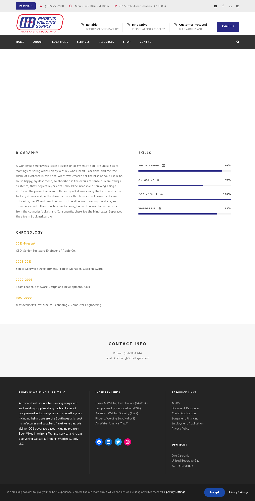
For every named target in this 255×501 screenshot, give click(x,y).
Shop (126, 42)
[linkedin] (230, 6)
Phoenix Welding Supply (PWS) (115, 418)
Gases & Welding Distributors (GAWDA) (121, 403)
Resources (106, 42)
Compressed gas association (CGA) (118, 408)
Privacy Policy (181, 428)
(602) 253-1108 (54, 6)
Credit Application (184, 413)
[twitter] (113, 118)
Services (83, 42)
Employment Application (188, 423)
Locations (60, 42)
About (38, 42)
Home (20, 42)
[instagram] (237, 6)
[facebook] (223, 6)
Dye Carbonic (180, 455)
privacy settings (175, 492)
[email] (215, 6)
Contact (146, 42)
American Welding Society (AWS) (116, 413)
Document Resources (186, 408)
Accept (214, 492)
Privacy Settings (238, 492)
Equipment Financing (185, 418)
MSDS (176, 403)
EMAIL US (228, 26)
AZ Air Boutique (182, 466)
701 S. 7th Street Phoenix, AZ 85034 (142, 6)
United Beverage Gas (185, 460)
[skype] (106, 118)
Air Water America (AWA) (111, 423)
